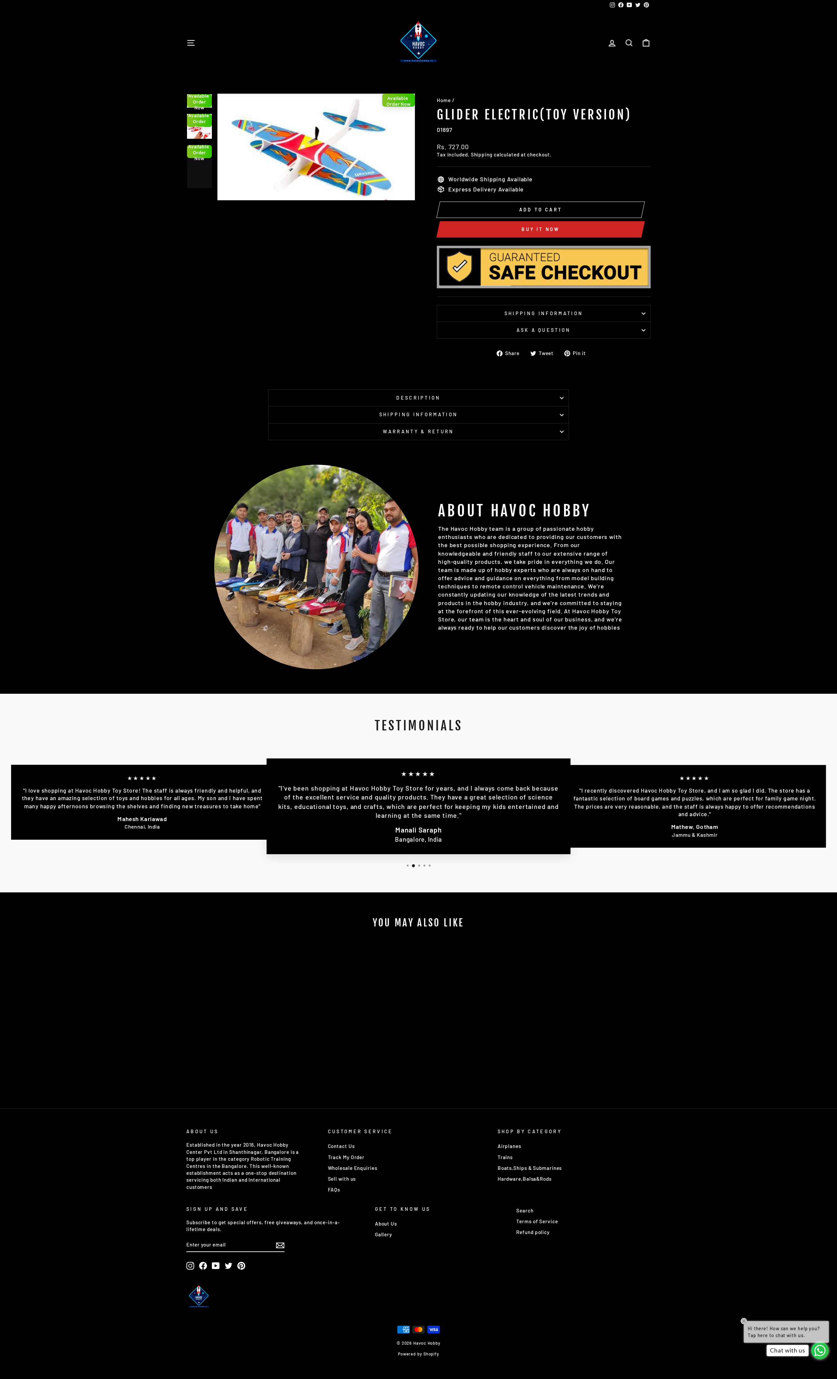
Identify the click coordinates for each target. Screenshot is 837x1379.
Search (524, 1210)
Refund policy (533, 1232)
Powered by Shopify (418, 1353)
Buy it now (540, 229)
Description (418, 398)
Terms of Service (537, 1221)
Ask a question (544, 330)
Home (444, 100)
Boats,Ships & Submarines (530, 1168)
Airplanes (509, 1146)
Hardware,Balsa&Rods (525, 1179)
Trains (505, 1157)
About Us (386, 1224)
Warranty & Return (418, 431)
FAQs (334, 1189)
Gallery (383, 1234)
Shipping (481, 154)
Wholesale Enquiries (352, 1168)
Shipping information (543, 313)
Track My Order (346, 1157)
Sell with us (342, 1179)
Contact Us (341, 1146)
